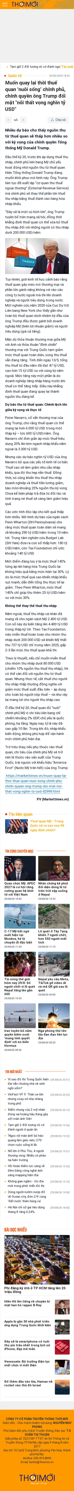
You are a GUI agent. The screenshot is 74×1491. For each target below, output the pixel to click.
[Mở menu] (5, 4)
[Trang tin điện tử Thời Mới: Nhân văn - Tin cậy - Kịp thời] (25, 5)
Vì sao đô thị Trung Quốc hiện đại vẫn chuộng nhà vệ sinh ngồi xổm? (39, 1083)
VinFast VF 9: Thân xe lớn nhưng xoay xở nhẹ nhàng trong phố (39, 1099)
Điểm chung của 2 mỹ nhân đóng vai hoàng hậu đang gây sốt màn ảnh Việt (39, 1114)
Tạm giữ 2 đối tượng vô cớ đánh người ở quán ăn (39, 1127)
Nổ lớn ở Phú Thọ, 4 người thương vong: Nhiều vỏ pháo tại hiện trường (39, 1155)
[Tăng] (23, 120)
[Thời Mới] (37, 1479)
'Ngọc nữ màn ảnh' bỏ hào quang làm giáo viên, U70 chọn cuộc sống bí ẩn (39, 1140)
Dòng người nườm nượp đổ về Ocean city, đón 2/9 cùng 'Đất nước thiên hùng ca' (39, 1196)
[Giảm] (8, 120)
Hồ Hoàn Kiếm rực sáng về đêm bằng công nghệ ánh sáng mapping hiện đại (39, 1170)
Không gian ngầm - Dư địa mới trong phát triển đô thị (39, 1183)
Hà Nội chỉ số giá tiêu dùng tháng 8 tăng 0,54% (39, 1209)
